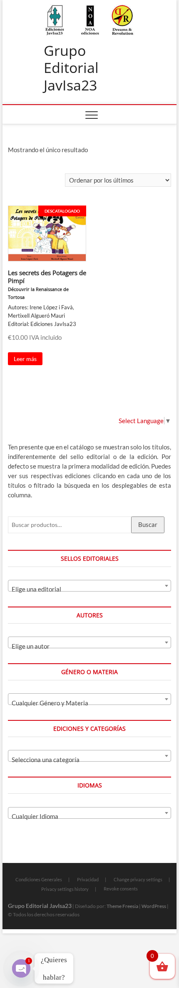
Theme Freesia (122, 906)
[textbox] (89, 703)
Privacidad (88, 879)
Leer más (25, 358)
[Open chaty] (21, 968)
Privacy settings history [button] (65, 889)
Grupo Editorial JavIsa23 (71, 68)
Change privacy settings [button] (138, 879)
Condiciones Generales (38, 879)
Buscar (147, 524)
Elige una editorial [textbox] (36, 589)
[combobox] (89, 586)
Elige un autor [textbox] (31, 646)
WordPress (154, 906)
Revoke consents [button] (121, 888)
